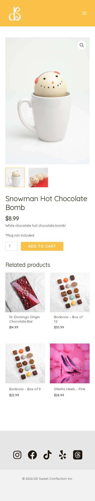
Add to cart (42, 246)
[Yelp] (62, 454)
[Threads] (77, 454)
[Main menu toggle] (84, 13)
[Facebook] (32, 454)
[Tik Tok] (47, 454)
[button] (81, 45)
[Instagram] (17, 454)
